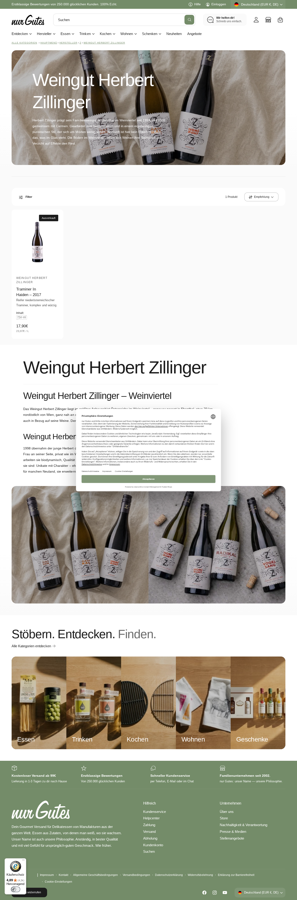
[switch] (15, 889)
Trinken (84, 34)
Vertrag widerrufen (29, 892)
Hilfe (197, 4)
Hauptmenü (48, 42)
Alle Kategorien (24, 42)
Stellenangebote (232, 838)
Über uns (227, 812)
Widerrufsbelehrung (200, 875)
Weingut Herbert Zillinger (104, 42)
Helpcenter (151, 818)
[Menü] (23, 861)
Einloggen (218, 4)
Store (224, 818)
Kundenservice (154, 812)
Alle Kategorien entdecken (31, 646)
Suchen (149, 851)
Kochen (105, 34)
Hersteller (44, 34)
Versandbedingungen (136, 875)
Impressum (47, 875)
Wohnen (126, 34)
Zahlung (149, 825)
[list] (148, 774)
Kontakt (63, 875)
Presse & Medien (233, 832)
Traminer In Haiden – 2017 (28, 292)
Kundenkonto (153, 845)
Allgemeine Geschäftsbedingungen (95, 875)
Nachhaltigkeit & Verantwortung (243, 825)
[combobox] (124, 20)
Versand (149, 832)
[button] (280, 20)
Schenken (149, 34)
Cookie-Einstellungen (58, 881)
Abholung (150, 838)
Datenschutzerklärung (169, 875)
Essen (65, 34)
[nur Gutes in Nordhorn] (268, 20)
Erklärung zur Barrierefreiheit (236, 875)
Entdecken (20, 34)
